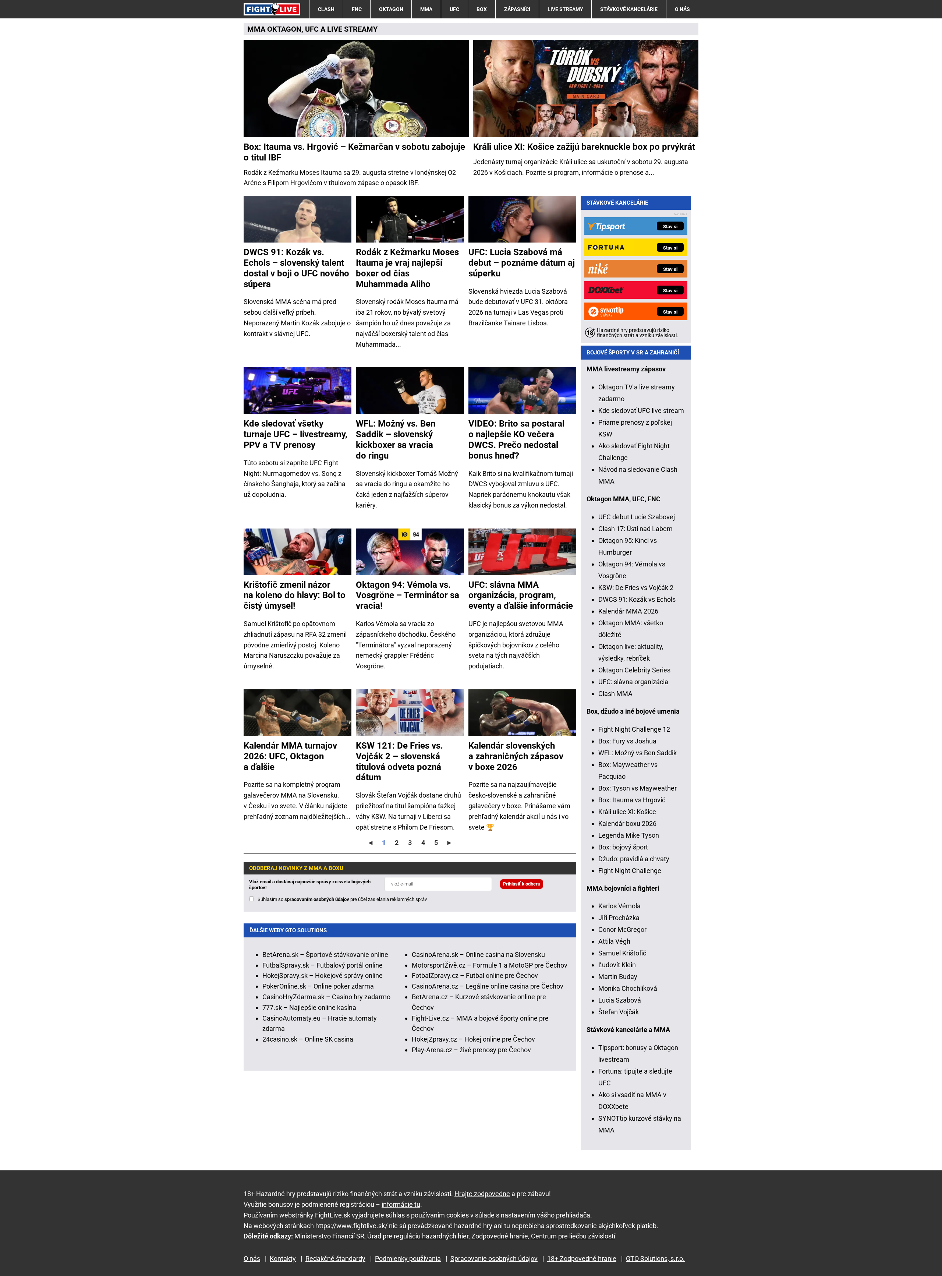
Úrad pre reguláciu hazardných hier (417, 1236)
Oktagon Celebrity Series (634, 670)
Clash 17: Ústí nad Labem (635, 529)
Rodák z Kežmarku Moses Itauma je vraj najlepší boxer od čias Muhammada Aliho (407, 268)
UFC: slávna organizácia (633, 682)
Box (482, 9)
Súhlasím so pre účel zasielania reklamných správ (342, 899)
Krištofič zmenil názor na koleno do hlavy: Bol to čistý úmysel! (295, 595)
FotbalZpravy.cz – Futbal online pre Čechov (475, 975)
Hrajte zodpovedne (482, 1194)
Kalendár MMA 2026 (628, 611)
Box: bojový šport (623, 847)
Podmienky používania (408, 1258)
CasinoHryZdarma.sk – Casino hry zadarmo (326, 997)
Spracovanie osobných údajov (494, 1258)
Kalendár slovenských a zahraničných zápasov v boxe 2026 (515, 756)
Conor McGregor (622, 929)
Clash (326, 9)
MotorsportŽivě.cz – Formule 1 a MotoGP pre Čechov (489, 965)
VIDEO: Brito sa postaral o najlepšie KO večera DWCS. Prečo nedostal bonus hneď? (516, 439)
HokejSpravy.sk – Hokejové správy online (322, 975)
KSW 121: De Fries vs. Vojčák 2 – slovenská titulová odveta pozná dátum (399, 761)
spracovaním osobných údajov (316, 899)
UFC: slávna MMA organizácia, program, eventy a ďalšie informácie (520, 595)
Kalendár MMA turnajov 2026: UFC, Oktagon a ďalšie (290, 756)
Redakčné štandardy (335, 1258)
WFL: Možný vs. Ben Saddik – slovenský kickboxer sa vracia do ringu (395, 439)
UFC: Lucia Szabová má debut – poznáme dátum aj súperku (521, 263)
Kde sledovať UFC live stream (641, 410)
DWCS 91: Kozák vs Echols (637, 599)
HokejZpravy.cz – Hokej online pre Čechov (473, 1039)
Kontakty (283, 1258)
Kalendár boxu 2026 (627, 823)
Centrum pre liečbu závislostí (573, 1236)
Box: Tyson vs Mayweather (637, 788)
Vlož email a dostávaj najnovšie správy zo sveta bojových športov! (310, 884)
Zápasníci (517, 9)
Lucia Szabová (619, 1000)
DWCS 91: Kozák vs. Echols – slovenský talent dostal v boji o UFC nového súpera (296, 268)
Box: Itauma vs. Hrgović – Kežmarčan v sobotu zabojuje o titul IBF (354, 152)
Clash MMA (615, 693)
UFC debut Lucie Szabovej (636, 517)
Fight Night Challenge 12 (634, 729)
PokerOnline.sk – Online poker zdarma (318, 986)
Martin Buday (617, 976)
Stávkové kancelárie (629, 9)
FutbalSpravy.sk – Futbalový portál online (322, 965)
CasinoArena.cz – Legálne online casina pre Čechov (487, 986)
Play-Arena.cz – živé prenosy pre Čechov (471, 1050)
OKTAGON (284, 29)
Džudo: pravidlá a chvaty (633, 859)
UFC (454, 9)
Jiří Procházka (619, 918)
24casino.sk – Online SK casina (307, 1039)
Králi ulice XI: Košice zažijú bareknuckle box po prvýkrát (584, 147)
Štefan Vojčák (618, 1012)
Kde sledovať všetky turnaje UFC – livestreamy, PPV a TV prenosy (295, 434)
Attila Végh (614, 941)
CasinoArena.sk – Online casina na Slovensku (478, 954)
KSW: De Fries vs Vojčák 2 (635, 587)
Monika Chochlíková (627, 988)
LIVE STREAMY (352, 29)
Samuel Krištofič (622, 953)
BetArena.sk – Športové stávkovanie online (325, 954)
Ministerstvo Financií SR (329, 1236)
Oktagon (391, 9)
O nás (682, 9)
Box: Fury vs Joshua (627, 741)
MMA (426, 9)
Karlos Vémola (619, 906)
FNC (357, 9)
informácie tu (401, 1204)
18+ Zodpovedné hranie (581, 1258)
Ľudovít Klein (617, 965)
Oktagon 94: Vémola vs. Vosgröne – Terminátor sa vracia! (407, 595)
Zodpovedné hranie (499, 1236)
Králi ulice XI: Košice (627, 812)
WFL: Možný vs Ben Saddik (637, 753)
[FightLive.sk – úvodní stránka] (272, 9)
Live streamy (565, 9)
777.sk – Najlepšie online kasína (309, 1007)
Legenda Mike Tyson (628, 835)
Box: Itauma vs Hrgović (631, 800)
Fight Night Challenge (629, 870)
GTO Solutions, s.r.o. (655, 1258)
